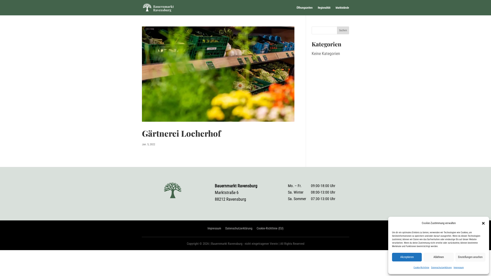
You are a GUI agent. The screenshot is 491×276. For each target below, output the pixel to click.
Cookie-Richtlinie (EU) (270, 228)
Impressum (459, 267)
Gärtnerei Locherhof (181, 133)
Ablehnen (438, 257)
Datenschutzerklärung (441, 267)
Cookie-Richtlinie (421, 267)
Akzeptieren (407, 257)
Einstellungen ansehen (470, 257)
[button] (483, 223)
